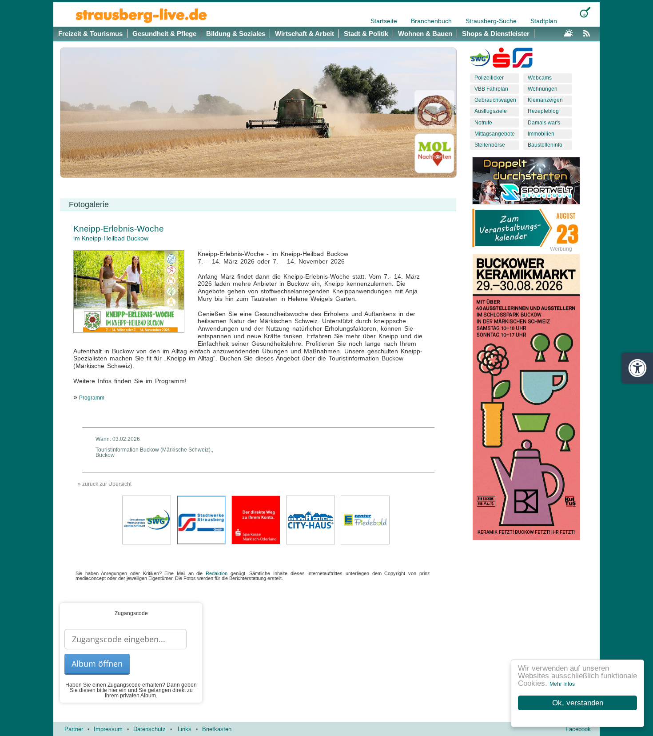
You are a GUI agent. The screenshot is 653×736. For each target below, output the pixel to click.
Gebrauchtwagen (495, 100)
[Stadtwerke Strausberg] (523, 59)
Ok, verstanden (577, 703)
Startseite (384, 20)
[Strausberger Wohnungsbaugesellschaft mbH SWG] (147, 519)
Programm (91, 398)
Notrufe (483, 123)
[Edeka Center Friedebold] (365, 519)
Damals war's (544, 123)
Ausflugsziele (490, 111)
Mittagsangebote (494, 134)
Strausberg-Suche (492, 20)
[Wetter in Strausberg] (568, 32)
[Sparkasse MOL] (501, 59)
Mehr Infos (562, 684)
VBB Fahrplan (491, 89)
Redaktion (216, 573)
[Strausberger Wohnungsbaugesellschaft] (480, 59)
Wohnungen (542, 89)
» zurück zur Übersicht (104, 484)
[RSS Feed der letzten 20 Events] (588, 32)
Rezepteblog (543, 111)
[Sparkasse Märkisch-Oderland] (256, 519)
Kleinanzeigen (545, 100)
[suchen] (585, 12)
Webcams (540, 78)
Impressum (108, 729)
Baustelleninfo (545, 145)
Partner (73, 729)
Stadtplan (543, 20)
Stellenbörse (489, 145)
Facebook (578, 729)
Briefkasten (216, 729)
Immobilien (541, 134)
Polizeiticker (489, 78)
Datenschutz (149, 729)
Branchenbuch (432, 20)
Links (184, 729)
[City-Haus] (310, 519)
